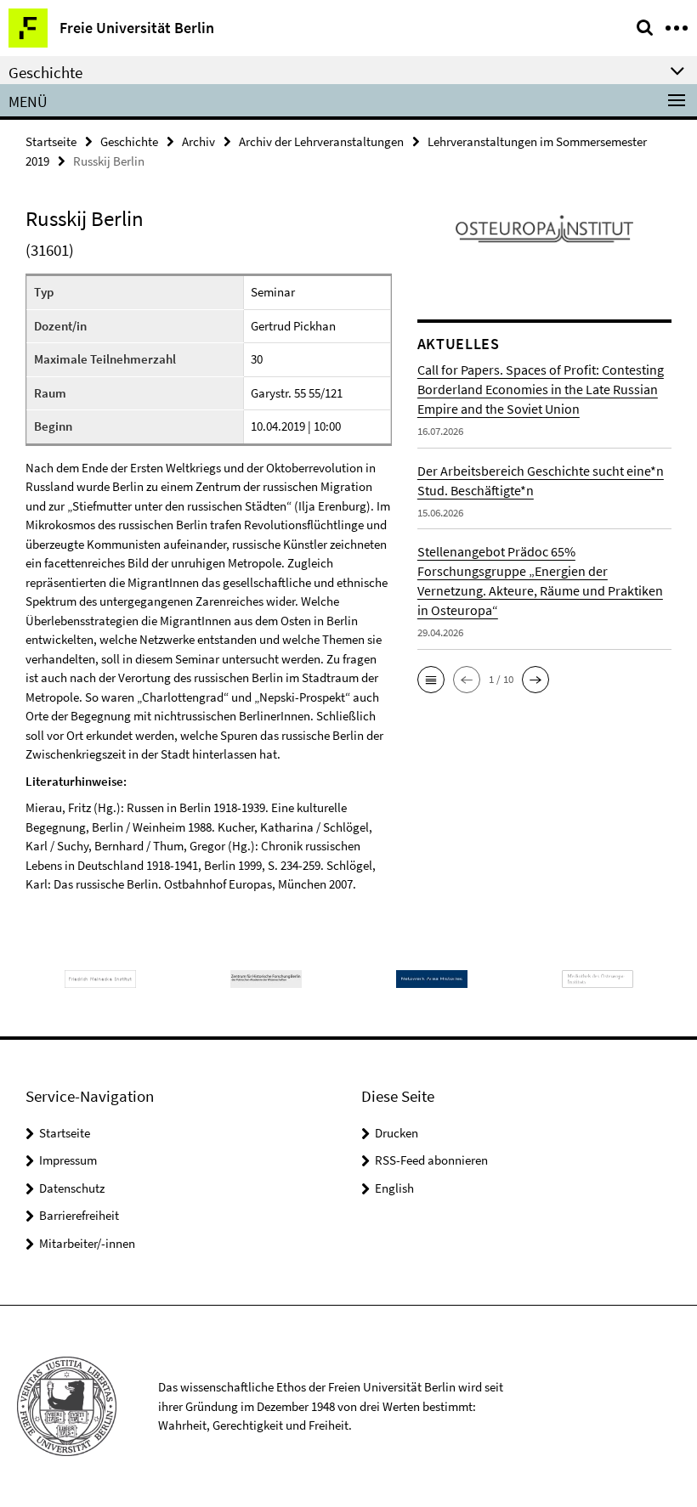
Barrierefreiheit (79, 1215)
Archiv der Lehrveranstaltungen (321, 141)
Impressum (68, 1160)
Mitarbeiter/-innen (87, 1243)
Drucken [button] (396, 1133)
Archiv (198, 141)
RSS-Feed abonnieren (431, 1160)
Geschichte (129, 141)
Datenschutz (72, 1188)
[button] (431, 680)
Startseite (51, 141)
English (394, 1188)
